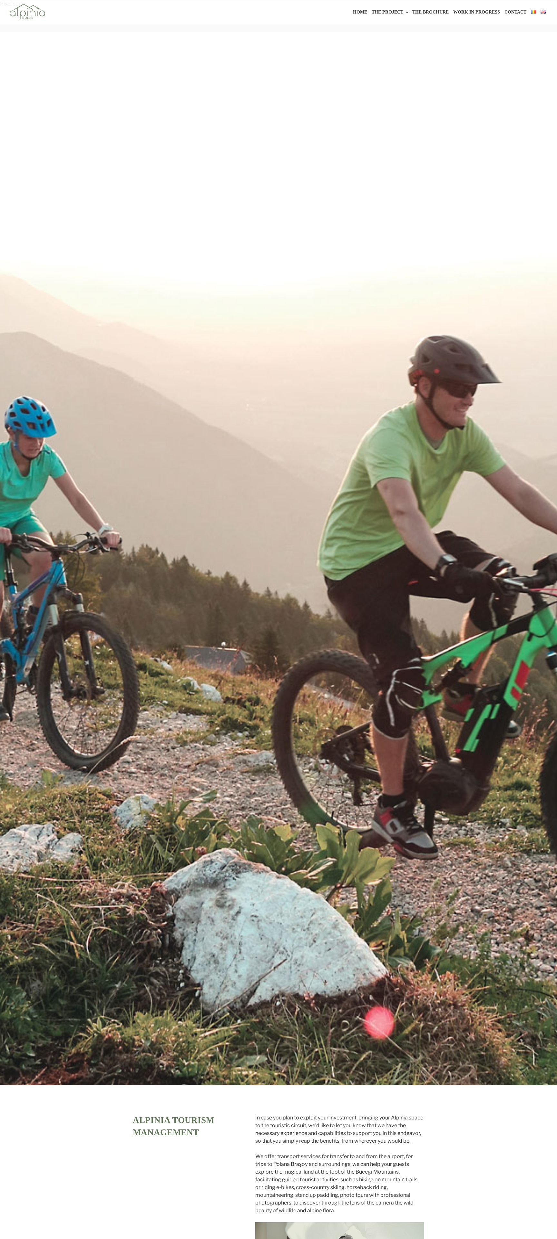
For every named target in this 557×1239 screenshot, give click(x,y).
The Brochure (430, 12)
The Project (387, 12)
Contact (515, 12)
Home (360, 12)
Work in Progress (476, 12)
